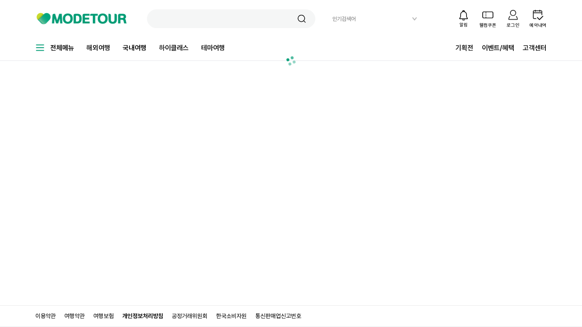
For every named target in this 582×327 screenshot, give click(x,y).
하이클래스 (174, 48)
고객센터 (535, 48)
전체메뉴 (62, 48)
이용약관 (45, 316)
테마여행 (213, 48)
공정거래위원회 (189, 316)
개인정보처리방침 (142, 316)
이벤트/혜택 (498, 48)
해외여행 (98, 48)
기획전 (464, 48)
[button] (301, 18)
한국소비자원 (231, 316)
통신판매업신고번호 (278, 316)
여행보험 (103, 316)
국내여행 (135, 48)
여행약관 (74, 316)
